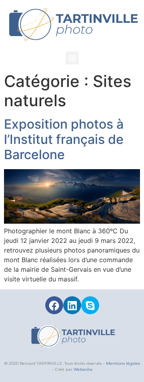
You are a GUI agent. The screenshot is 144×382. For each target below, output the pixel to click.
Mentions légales (123, 363)
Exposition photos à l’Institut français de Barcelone (64, 139)
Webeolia (83, 369)
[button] (72, 58)
